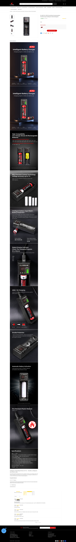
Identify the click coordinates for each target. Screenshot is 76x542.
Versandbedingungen (51, 0)
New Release (19, 7)
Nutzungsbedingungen (45, 0)
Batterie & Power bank (31, 7)
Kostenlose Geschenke (59, 7)
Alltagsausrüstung (24, 7)
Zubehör (53, 7)
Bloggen (30, 534)
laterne (45, 7)
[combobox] (40, 4)
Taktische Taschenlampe (39, 7)
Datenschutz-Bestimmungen (58, 0)
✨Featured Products (13, 7)
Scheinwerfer (49, 7)
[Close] (5, 528)
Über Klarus (19, 9)
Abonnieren (52, 527)
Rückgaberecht (64, 0)
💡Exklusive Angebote (13, 9)
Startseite (11, 11)
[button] (25, 491)
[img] (18, 509)
